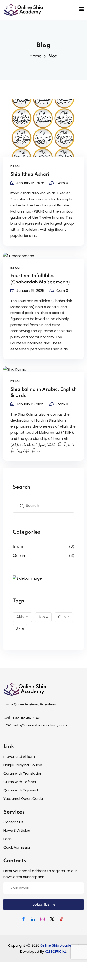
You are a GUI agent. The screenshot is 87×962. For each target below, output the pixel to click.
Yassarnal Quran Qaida (23, 798)
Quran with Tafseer (19, 782)
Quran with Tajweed (20, 790)
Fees (7, 838)
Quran (19, 556)
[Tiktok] (61, 919)
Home (35, 56)
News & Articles (16, 830)
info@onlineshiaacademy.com (40, 725)
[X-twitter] (52, 919)
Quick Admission (17, 847)
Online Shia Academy (59, 945)
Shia (20, 629)
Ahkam (22, 617)
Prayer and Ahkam (19, 756)
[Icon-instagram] (42, 919)
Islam (15, 166)
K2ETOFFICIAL (55, 951)
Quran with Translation (22, 773)
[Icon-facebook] (23, 919)
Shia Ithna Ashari (29, 174)
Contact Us (13, 822)
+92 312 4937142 (26, 717)
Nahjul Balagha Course (22, 765)
